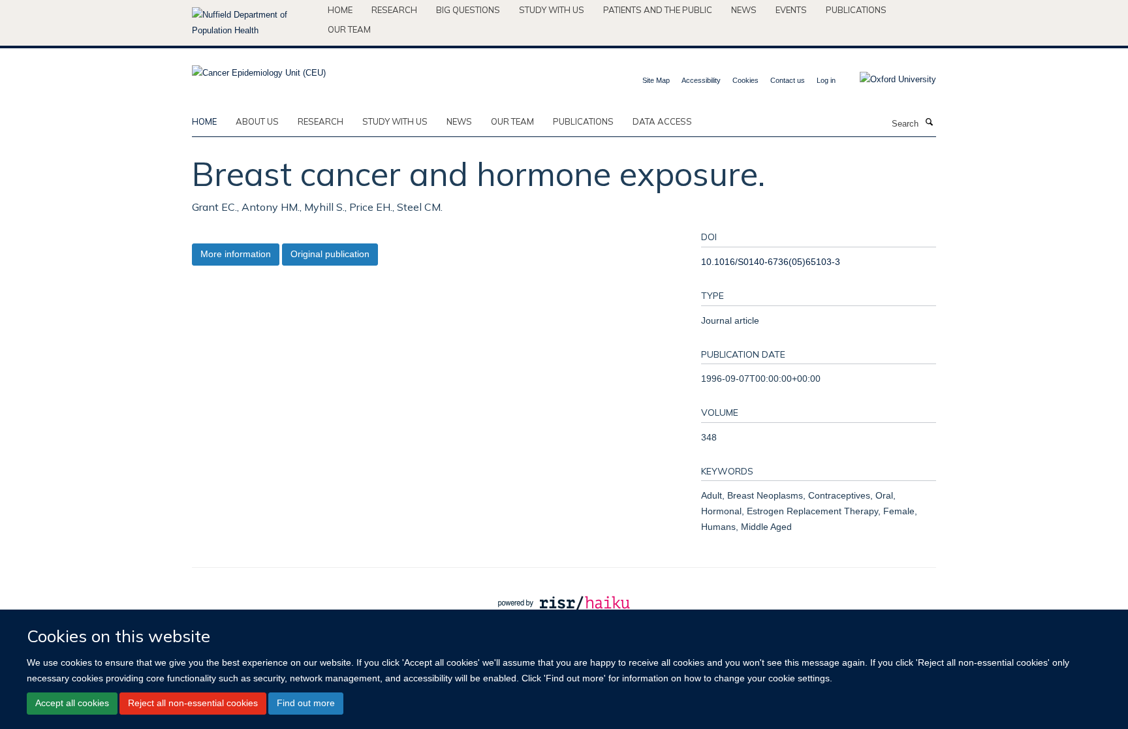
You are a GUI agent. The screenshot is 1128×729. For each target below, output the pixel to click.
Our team (349, 29)
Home (340, 10)
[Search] (929, 123)
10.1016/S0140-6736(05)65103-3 (770, 261)
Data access (662, 121)
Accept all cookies (72, 703)
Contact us (787, 80)
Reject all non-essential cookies (193, 703)
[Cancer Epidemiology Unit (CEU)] (259, 69)
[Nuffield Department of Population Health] (255, 23)
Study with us (551, 10)
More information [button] (235, 254)
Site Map (656, 80)
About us (257, 121)
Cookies (745, 80)
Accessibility (701, 80)
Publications (856, 10)
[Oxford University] (888, 79)
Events (791, 10)
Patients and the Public (657, 10)
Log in (826, 80)
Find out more (306, 703)
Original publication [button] (329, 254)
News (744, 10)
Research (394, 10)
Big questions (468, 10)
